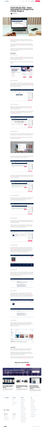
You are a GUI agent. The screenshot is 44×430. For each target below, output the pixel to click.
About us (14, 404)
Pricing (13, 399)
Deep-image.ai (12, 39)
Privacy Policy (5, 415)
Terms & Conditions (6, 417)
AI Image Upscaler (23, 416)
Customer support (15, 402)
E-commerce (14, 417)
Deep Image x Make (23, 421)
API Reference (32, 402)
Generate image (22, 406)
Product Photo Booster (23, 409)
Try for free (36, 371)
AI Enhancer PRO (23, 399)
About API (32, 399)
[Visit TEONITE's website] (5, 426)
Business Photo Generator (24, 418)
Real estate (14, 415)
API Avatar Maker (33, 416)
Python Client (32, 404)
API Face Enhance (33, 411)
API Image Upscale (33, 406)
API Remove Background (34, 409)
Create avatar (22, 404)
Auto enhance (22, 411)
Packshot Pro (22, 402)
